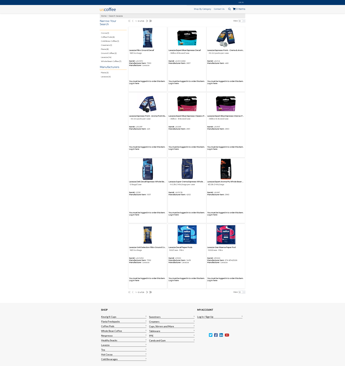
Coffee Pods (107, 326)
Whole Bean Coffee (111, 330)
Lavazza (105, 345)
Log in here (134, 83)
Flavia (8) (105, 49)
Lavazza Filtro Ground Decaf (141, 50)
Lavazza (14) (106, 57)
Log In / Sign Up (205, 316)
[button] (112, 24)
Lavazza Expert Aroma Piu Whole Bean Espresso (228, 182)
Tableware (154, 331)
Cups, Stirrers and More (161, 326)
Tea (103, 349)
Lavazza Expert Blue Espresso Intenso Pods (226, 116)
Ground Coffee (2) (109, 53)
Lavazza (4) (106, 77)
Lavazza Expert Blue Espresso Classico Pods (188, 116)
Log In (241, 2)
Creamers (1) (106, 45)
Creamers (154, 321)
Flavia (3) (104, 72)
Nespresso (107, 335)
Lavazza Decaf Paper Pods (180, 247)
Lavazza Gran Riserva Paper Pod (221, 247)
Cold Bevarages (109, 359)
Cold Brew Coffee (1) (110, 41)
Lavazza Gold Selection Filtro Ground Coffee (148, 247)
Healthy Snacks (109, 340)
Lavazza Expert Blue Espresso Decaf (185, 50)
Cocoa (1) (105, 33)
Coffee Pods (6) (108, 37)
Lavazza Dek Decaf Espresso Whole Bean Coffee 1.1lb (153, 182)
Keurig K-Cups (108, 316)
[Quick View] (147, 37)
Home (104, 16)
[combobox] (242, 20)
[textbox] (240, 21)
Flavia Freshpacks (110, 321)
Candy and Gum (157, 340)
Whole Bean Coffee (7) (111, 61)
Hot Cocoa (106, 354)
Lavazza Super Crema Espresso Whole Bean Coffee (192, 182)
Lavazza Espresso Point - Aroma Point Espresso (150, 116)
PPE (151, 335)
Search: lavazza (116, 16)
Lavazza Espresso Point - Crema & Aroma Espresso (229, 50)
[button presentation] (244, 21)
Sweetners (155, 316)
